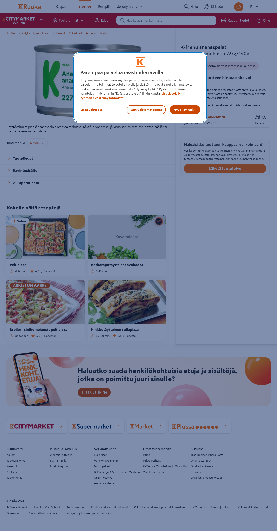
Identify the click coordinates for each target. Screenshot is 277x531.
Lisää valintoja (91, 109)
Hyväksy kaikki (185, 109)
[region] (140, 87)
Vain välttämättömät (146, 109)
